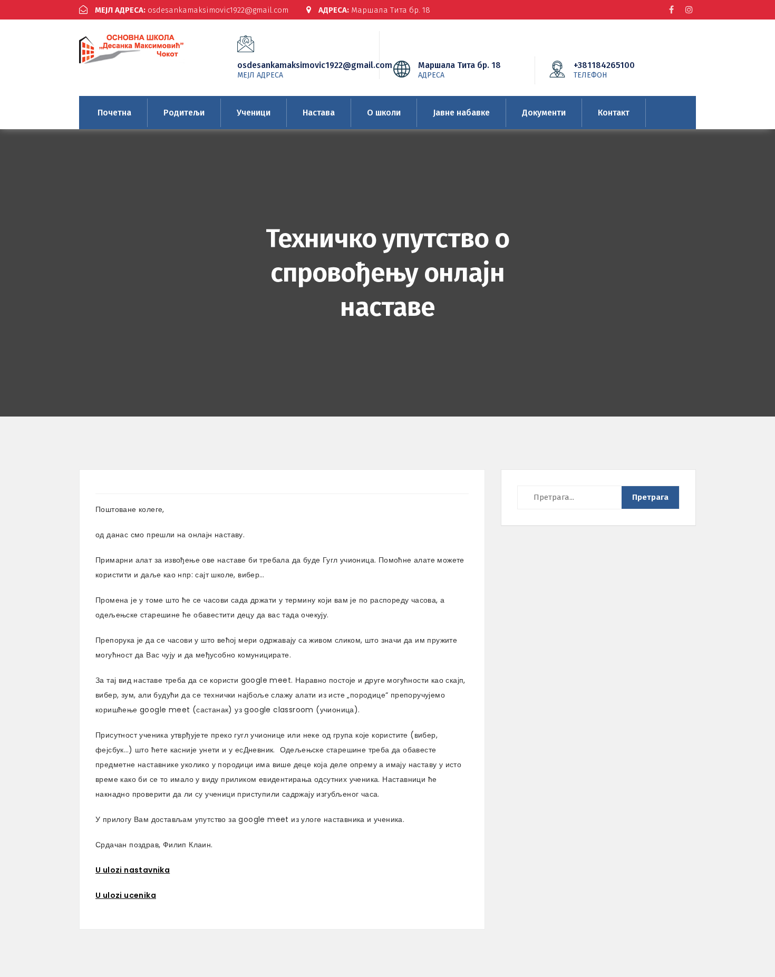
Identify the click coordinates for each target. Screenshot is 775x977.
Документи (544, 113)
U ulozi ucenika (125, 895)
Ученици (253, 113)
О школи (384, 113)
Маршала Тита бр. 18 (374, 10)
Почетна (114, 113)
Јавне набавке (461, 113)
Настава (319, 113)
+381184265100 (604, 69)
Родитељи (184, 113)
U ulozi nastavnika (132, 870)
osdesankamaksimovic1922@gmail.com (191, 10)
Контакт (613, 113)
